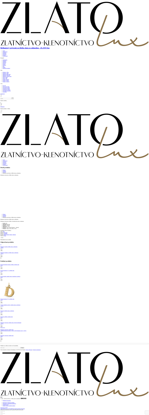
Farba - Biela (5, 77)
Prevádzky (5, 53)
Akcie (4, 50)
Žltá (3, 231)
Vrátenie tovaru (5, 404)
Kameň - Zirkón (6, 80)
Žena (5, 235)
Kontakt (4, 54)
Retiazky (4, 65)
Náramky (4, 60)
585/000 (5, 233)
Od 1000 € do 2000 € (7, 90)
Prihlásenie (2, 106)
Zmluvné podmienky (37, 349)
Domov (4, 170)
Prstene (4, 64)
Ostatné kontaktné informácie (19, 408)
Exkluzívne (2, 93)
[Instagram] (1, 397)
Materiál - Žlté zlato (6, 75)
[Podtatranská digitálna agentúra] (23, 398)
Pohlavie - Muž (5, 73)
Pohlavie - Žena (6, 72)
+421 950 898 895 (10, 408)
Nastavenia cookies (4, 407)
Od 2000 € (5, 91)
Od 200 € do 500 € (6, 88)
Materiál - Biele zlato (6, 74)
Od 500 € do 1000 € (6, 89)
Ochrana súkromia (28, 349)
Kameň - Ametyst (6, 81)
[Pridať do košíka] (1, 250)
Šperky (4, 67)
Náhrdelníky (5, 59)
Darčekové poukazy (6, 68)
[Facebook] (0, 397)
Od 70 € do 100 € (6, 86)
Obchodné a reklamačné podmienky (9, 403)
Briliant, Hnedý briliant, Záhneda (10, 234)
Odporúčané (5, 51)
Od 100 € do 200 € (6, 87)
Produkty (4, 52)
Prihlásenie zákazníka (7, 400)
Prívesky (4, 63)
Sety (3, 66)
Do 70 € (4, 85)
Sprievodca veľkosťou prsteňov (8, 402)
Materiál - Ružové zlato (7, 76)
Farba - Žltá (5, 78)
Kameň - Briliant (6, 79)
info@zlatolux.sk (3, 408)
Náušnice (4, 62)
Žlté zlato (5, 232)
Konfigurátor (5, 165)
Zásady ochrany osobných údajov (9, 405)
